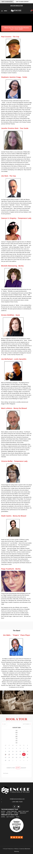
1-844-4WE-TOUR (17, 801)
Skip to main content (22, 1)
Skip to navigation (7, 1)
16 (5, 754)
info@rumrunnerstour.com (17, 799)
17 (9, 754)
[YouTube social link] (18, 806)
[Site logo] (16, 10)
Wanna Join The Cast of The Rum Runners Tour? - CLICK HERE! (16, 28)
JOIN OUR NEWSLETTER (16, 5)
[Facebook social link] (14, 806)
